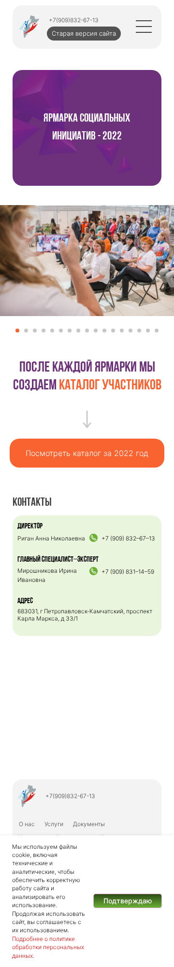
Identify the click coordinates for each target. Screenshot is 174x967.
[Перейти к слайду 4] (43, 330)
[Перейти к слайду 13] (122, 330)
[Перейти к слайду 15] (139, 330)
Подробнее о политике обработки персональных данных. (48, 947)
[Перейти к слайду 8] (78, 330)
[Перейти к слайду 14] (130, 330)
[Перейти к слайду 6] (61, 330)
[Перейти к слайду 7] (70, 330)
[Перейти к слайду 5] (52, 330)
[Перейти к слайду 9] (87, 330)
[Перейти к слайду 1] (17, 330)
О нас (27, 824)
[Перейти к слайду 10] (96, 330)
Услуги (53, 824)
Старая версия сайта (84, 33)
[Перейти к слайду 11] (104, 330)
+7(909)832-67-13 (74, 20)
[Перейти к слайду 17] (157, 330)
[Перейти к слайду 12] (113, 330)
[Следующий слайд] (169, 260)
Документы (89, 824)
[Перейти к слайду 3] (35, 330)
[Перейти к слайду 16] (148, 330)
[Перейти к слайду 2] (26, 330)
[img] (29, 26)
